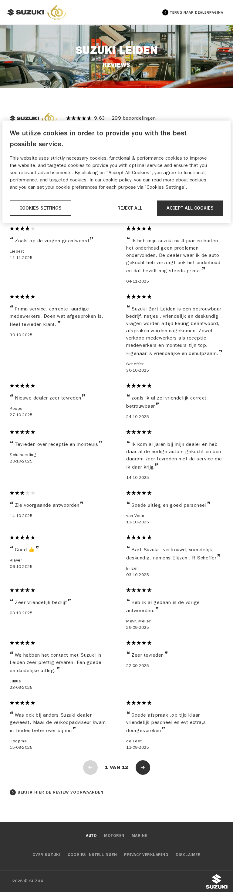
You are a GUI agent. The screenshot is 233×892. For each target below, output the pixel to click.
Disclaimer (188, 854)
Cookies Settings (40, 208)
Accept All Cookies (190, 208)
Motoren (114, 835)
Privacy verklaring (146, 854)
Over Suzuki (46, 854)
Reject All (129, 208)
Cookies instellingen (92, 854)
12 (125, 767)
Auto (91, 835)
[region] (116, 172)
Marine (139, 835)
